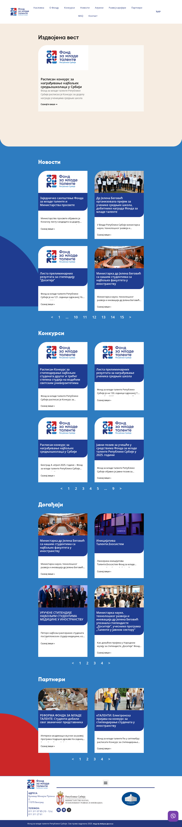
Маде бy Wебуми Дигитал (103, 824)
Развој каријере (117, 7)
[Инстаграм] (69, 810)
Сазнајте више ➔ (49, 104)
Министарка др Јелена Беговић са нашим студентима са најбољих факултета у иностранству (118, 278)
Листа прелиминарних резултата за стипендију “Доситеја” (57, 276)
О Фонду (54, 7)
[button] (106, 783)
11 (85, 316)
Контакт (93, 15)
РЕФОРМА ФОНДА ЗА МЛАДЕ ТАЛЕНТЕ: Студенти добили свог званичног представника (61, 718)
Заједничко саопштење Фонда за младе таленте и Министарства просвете (61, 201)
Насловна (38, 7)
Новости (85, 7)
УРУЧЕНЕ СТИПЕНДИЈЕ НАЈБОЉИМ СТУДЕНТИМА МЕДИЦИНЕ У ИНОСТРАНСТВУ (62, 616)
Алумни (99, 7)
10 (76, 316)
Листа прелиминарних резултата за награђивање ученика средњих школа (115, 372)
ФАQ (80, 15)
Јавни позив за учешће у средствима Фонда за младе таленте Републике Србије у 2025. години (116, 450)
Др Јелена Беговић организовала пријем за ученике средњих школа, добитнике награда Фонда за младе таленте (117, 205)
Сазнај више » (48, 229)
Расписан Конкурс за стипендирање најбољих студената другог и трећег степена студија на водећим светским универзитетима (60, 376)
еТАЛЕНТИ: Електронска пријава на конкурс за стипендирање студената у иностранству (115, 720)
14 (113, 316)
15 (122, 316)
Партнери (136, 7)
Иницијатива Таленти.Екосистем (110, 542)
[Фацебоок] (59, 810)
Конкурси (69, 7)
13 (103, 316)
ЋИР (158, 11)
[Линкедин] (64, 810)
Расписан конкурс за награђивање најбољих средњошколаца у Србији (61, 83)
